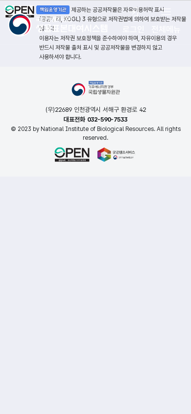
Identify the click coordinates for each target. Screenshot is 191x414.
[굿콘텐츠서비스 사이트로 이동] (117, 154)
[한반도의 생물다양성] (58, 21)
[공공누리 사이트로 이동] (72, 154)
